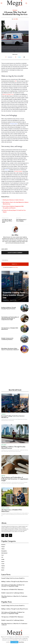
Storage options (14, 123)
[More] (24, 57)
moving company (18, 171)
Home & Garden (5, 507)
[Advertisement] (15, 371)
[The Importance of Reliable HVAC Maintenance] (24, 329)
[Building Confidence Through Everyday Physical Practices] (24, 308)
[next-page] (26, 273)
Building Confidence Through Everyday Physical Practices (8, 308)
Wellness (3, 444)
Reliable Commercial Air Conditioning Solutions (7, 339)
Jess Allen (15, 19)
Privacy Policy (15, 267)
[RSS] (6, 535)
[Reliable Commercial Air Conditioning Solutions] (24, 339)
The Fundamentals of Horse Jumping (21, 220)
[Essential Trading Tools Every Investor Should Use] (15, 286)
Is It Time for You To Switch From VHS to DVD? (7, 221)
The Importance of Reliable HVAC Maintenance (11, 510)
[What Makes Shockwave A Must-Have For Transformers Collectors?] (24, 349)
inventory (7, 169)
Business (15, 10)
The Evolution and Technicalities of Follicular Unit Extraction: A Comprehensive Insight (10, 318)
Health (3, 475)
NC (15, 81)
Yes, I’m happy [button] (14, 642)
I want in (14, 264)
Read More (21, 642)
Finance (3, 414)
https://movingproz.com (8, 94)
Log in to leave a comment (15, 252)
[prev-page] (24, 273)
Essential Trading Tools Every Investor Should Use (14, 295)
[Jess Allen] (15, 229)
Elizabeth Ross (6, 300)
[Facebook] (2, 535)
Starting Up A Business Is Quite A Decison (13, 200)
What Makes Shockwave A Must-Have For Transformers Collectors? (10, 349)
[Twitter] (10, 535)
